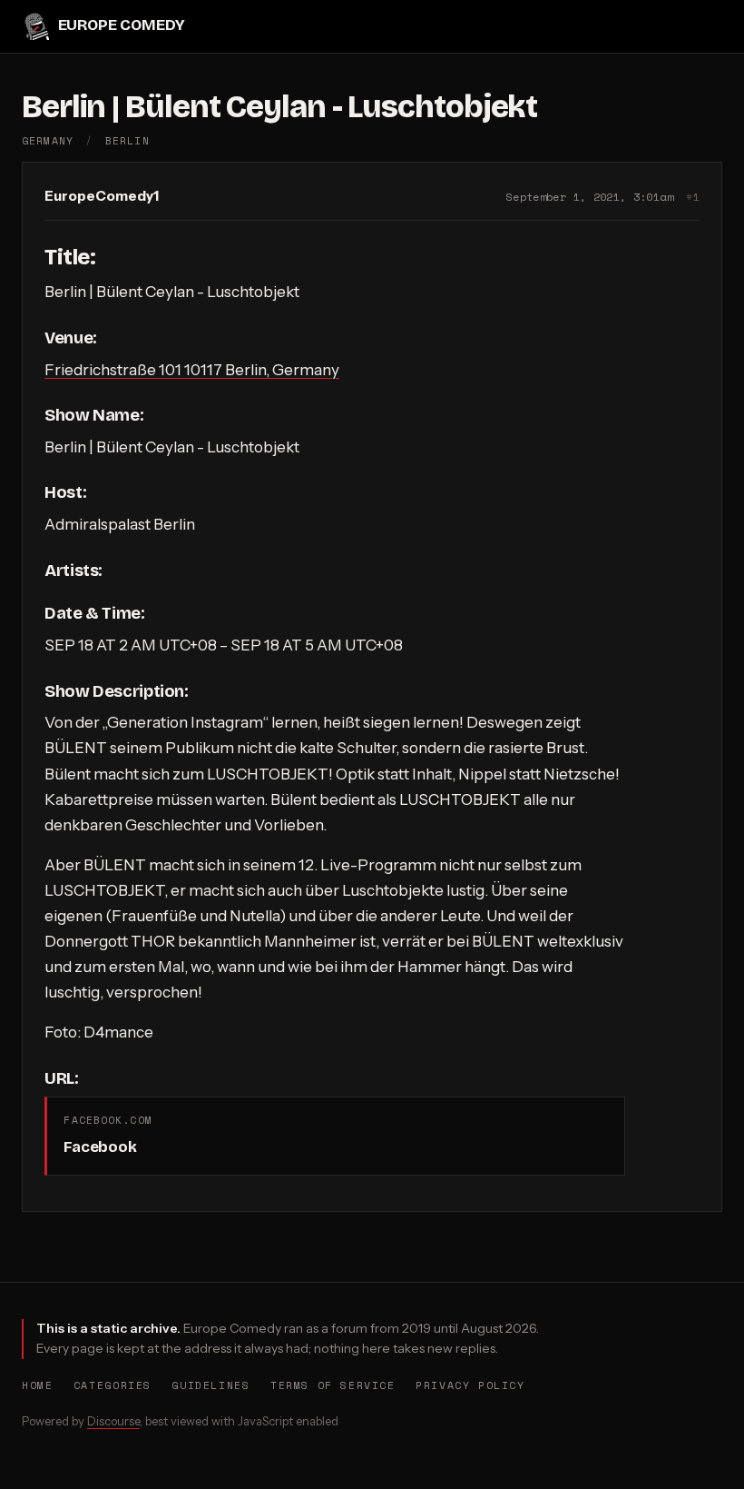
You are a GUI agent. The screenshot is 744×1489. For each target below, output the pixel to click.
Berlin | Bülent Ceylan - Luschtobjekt (279, 106)
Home (37, 1385)
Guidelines (210, 1385)
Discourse (113, 1421)
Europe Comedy (121, 25)
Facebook (100, 1146)
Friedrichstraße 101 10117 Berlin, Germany (191, 370)
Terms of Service (333, 1385)
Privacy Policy (470, 1385)
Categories (112, 1385)
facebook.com (108, 1119)
